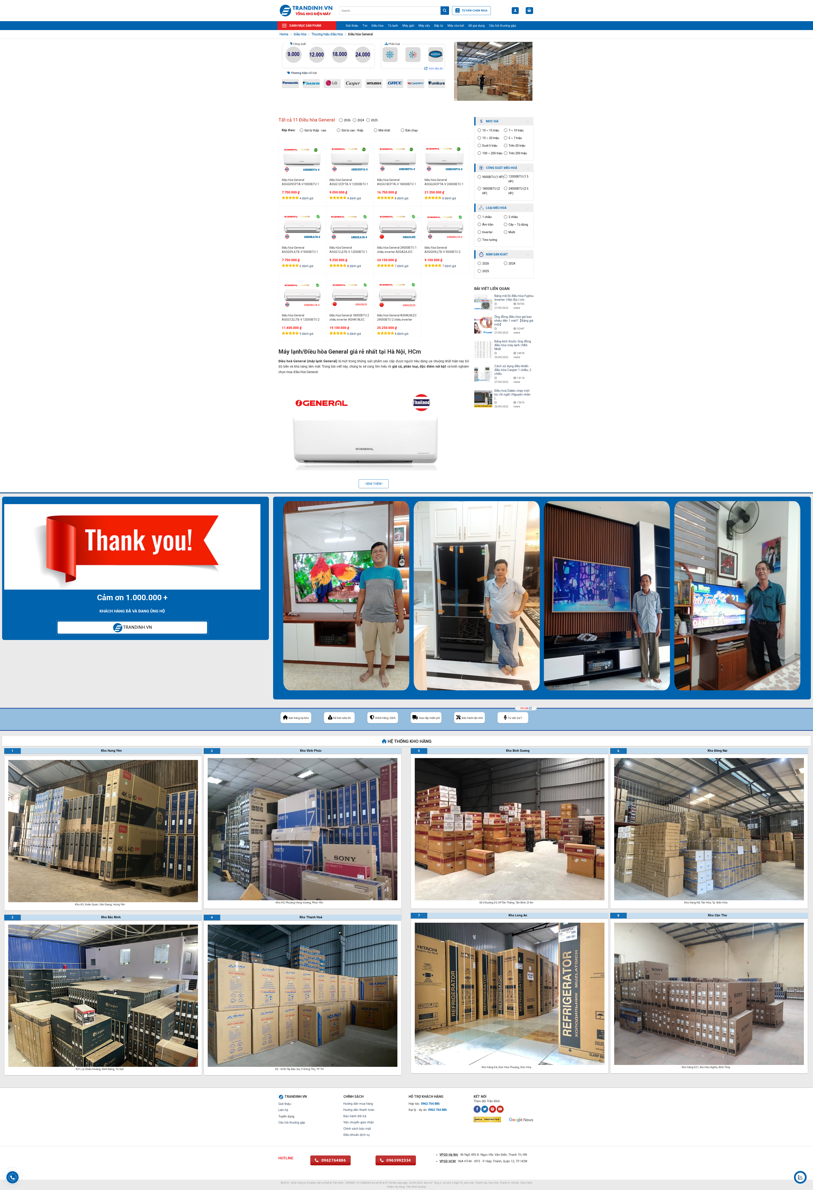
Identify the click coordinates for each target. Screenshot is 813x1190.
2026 (485, 263)
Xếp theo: (289, 130)
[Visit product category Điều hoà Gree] (395, 83)
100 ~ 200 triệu (492, 153)
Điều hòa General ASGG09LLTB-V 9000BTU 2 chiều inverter (442, 250)
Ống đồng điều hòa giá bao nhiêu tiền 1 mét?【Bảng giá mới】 (513, 320)
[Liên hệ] (800, 1177)
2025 (485, 271)
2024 (512, 263)
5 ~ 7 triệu (515, 138)
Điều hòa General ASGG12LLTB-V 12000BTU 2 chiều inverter (300, 318)
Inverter (487, 232)
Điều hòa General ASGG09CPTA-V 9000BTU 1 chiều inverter (300, 182)
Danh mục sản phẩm (305, 25)
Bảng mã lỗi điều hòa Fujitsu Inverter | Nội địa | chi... (514, 298)
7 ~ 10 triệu (516, 130)
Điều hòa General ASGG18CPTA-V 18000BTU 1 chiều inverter (396, 182)
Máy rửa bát (456, 25)
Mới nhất (384, 130)
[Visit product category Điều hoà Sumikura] (436, 83)
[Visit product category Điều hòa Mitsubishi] (374, 83)
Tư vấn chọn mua (475, 10)
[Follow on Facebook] (477, 1109)
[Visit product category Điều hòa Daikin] (311, 83)
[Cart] (529, 10)
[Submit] (445, 10)
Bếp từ (438, 25)
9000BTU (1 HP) (493, 177)
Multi (512, 232)
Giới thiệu (352, 25)
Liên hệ (283, 1110)
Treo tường (489, 239)
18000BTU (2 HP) (491, 191)
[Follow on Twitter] (484, 1109)
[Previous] (461, 71)
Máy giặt (408, 25)
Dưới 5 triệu (489, 145)
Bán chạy (411, 130)
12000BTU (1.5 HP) (518, 179)
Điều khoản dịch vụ (356, 1135)
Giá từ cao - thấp (352, 130)
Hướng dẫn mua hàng (358, 1104)
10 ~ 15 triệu (490, 130)
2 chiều (513, 217)
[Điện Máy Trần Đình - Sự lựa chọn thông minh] (306, 10)
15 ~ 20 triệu (490, 138)
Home (283, 34)
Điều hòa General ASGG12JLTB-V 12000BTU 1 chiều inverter (348, 250)
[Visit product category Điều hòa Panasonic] (290, 83)
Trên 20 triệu (517, 145)
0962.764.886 (430, 1104)
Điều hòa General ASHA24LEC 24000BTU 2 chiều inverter (397, 317)
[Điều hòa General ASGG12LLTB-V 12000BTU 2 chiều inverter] (302, 294)
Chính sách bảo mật (357, 1129)
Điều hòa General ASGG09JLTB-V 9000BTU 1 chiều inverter (300, 250)
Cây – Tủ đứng (518, 224)
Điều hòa (377, 25)
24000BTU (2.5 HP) (518, 191)
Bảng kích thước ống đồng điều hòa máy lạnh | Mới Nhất (512, 345)
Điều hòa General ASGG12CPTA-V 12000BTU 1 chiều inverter (348, 182)
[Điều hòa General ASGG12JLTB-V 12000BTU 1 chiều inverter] (350, 227)
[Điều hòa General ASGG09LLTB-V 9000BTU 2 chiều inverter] (445, 227)
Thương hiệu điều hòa (327, 34)
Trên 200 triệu (518, 153)
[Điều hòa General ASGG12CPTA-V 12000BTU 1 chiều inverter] (350, 159)
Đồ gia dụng (477, 25)
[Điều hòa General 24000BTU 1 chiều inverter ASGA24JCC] (397, 227)
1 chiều (487, 217)
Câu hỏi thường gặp (502, 25)
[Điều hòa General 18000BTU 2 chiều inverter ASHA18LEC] (350, 294)
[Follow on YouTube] (500, 1109)
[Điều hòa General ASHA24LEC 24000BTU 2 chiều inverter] (397, 294)
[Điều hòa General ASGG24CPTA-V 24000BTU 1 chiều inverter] (445, 159)
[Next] (525, 71)
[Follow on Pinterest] (492, 1109)
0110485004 (363, 1182)
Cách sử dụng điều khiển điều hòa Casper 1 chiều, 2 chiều (512, 370)
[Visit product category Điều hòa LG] (332, 83)
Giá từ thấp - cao (315, 130)
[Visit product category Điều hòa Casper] (353, 83)
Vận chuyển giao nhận (358, 1122)
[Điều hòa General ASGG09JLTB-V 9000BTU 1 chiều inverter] (302, 227)
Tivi (364, 25)
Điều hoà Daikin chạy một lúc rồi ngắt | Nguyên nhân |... (512, 394)
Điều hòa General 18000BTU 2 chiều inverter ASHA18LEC (349, 317)
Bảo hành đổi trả (354, 1116)
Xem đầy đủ (436, 68)
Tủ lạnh (393, 25)
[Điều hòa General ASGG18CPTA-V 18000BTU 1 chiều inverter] (397, 159)
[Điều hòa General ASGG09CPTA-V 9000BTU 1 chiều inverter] (302, 159)
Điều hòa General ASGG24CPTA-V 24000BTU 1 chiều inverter (443, 182)
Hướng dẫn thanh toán (358, 1110)
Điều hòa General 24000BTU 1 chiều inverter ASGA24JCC (397, 250)
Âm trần (487, 224)
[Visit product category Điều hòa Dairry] (415, 83)
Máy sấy (424, 25)
